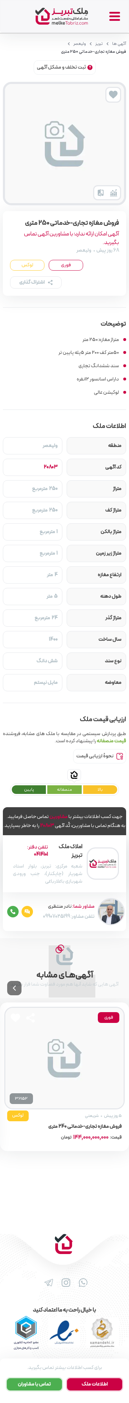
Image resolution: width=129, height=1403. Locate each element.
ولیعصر (79, 44)
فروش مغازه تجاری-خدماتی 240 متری (85, 1126)
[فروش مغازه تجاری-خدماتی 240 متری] (64, 1058)
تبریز (99, 44)
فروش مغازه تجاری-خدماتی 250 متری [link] (93, 52)
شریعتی (92, 1116)
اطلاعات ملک (95, 1384)
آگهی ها (119, 44)
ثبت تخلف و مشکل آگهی (61, 67)
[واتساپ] (81, 1282)
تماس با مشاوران (34, 1384)
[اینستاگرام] (64, 1282)
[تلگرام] (47, 1282)
